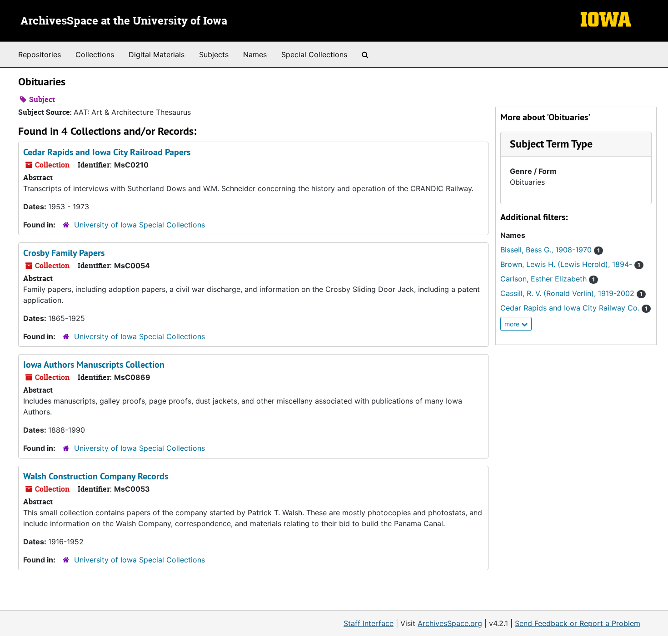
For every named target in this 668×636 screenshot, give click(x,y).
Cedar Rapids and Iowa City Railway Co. (574, 307)
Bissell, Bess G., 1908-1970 (550, 249)
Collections (94, 54)
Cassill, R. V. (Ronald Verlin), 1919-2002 (571, 293)
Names (255, 54)
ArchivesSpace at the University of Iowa (123, 21)
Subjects (214, 54)
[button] (551, 144)
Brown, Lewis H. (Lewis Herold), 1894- (570, 264)
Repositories (39, 54)
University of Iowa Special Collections (139, 224)
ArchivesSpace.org (450, 623)
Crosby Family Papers (64, 253)
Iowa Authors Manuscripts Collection (94, 364)
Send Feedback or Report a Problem (577, 623)
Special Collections (314, 54)
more (512, 324)
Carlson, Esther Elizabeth (547, 278)
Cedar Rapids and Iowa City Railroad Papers (106, 152)
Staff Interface (369, 623)
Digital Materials (156, 54)
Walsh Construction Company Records (95, 476)
